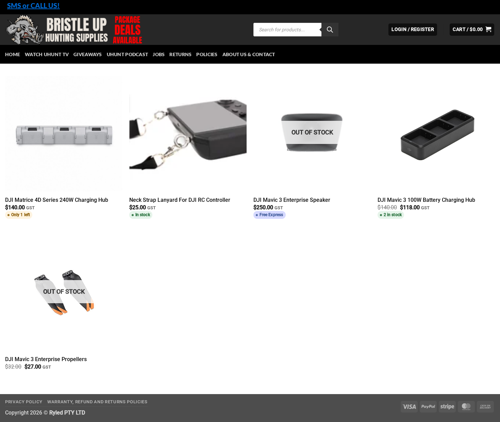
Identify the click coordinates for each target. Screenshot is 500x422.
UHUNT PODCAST (127, 54)
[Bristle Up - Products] (124, 29)
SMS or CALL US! (33, 5)
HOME (12, 54)
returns (180, 54)
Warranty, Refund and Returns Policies (97, 401)
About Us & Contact (248, 54)
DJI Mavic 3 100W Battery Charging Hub (426, 200)
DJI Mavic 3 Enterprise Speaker (291, 200)
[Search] (329, 29)
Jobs (159, 54)
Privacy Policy (23, 401)
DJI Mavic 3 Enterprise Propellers (46, 359)
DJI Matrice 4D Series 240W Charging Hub (56, 200)
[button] (472, 29)
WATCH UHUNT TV (47, 54)
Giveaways (87, 54)
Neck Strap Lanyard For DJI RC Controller (179, 200)
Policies (206, 54)
